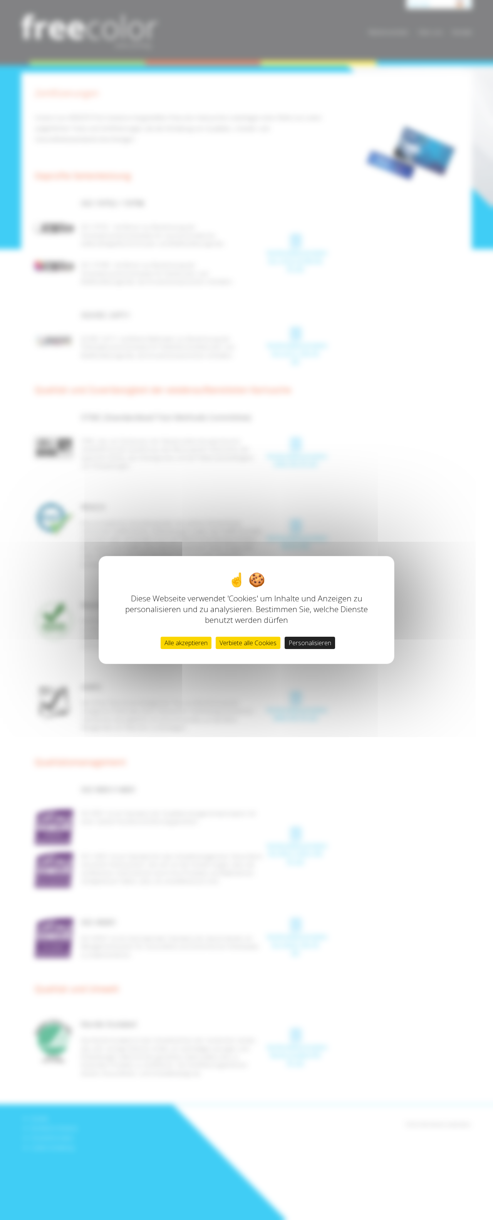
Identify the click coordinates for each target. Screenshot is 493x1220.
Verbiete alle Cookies (248, 643)
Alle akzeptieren (186, 643)
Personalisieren (309, 643)
